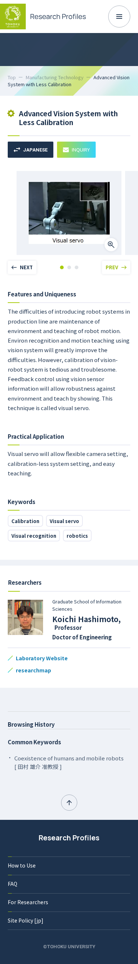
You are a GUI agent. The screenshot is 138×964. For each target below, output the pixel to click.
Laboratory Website (42, 658)
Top (12, 77)
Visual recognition (33, 535)
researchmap (33, 670)
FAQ (12, 883)
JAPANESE (35, 150)
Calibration (25, 521)
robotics (77, 535)
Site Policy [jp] (25, 920)
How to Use (22, 865)
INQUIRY (81, 149)
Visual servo (64, 521)
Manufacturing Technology (55, 77)
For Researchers (28, 902)
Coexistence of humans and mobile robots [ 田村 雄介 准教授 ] (69, 762)
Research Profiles (69, 838)
